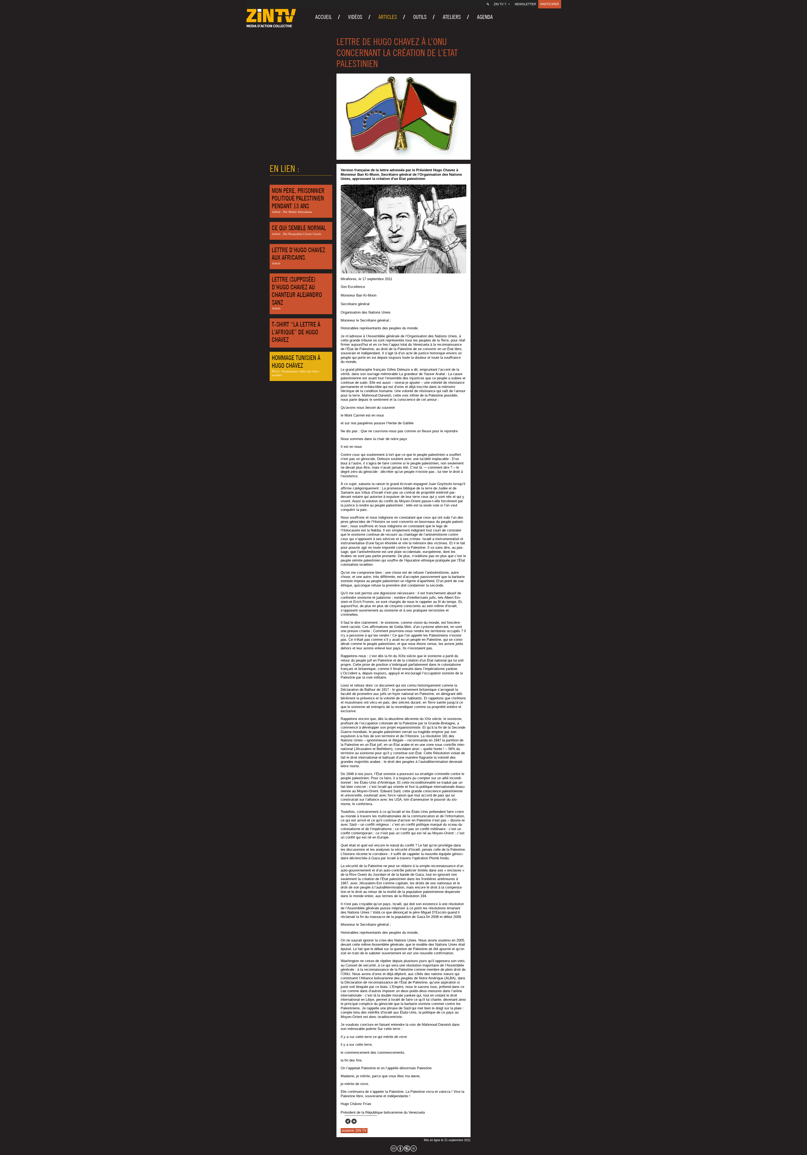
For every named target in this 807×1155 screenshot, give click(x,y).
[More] (354, 1121)
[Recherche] (488, 4)
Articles (387, 17)
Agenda (485, 17)
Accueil (323, 17)
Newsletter (525, 4)
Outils (420, 17)
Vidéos (355, 17)
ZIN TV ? (500, 4)
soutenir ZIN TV (354, 1131)
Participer (549, 4)
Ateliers (452, 17)
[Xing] (348, 1121)
